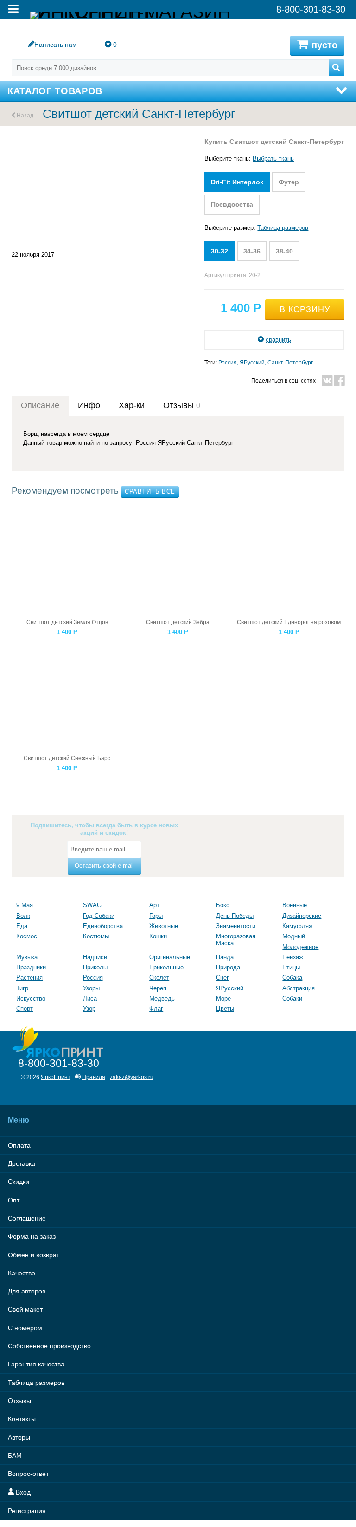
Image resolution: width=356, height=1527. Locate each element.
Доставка (21, 1163)
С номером (25, 1328)
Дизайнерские (301, 915)
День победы (235, 915)
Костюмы (96, 936)
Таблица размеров (282, 227)
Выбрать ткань (273, 158)
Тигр (22, 988)
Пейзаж (292, 957)
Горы (156, 915)
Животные (163, 926)
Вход (22, 1492)
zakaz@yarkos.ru (131, 1077)
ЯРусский (252, 362)
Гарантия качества (36, 1364)
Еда (21, 926)
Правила (93, 1077)
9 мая (24, 905)
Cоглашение (27, 1218)
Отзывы (19, 1400)
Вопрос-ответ (28, 1473)
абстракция (298, 988)
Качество (21, 1273)
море (223, 998)
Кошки (158, 936)
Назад (24, 115)
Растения (29, 977)
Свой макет (25, 1309)
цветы (225, 1008)
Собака (292, 977)
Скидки (18, 1181)
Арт (154, 905)
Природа (228, 967)
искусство (30, 998)
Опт (13, 1200)
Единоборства (103, 926)
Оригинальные (169, 957)
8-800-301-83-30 (58, 1063)
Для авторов (26, 1291)
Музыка (27, 957)
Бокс (222, 905)
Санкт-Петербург (290, 362)
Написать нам (55, 44)
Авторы (19, 1437)
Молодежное (300, 946)
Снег (222, 977)
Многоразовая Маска (235, 939)
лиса (90, 998)
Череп (157, 988)
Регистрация (27, 1510)
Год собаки (98, 915)
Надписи (95, 957)
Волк (23, 915)
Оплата (19, 1145)
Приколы (95, 967)
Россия (227, 362)
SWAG (92, 905)
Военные (294, 905)
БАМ (15, 1455)
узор (89, 1008)
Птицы (291, 967)
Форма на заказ (32, 1236)
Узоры (91, 988)
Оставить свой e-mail (104, 865)
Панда (225, 957)
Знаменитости (235, 926)
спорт (24, 1008)
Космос (26, 936)
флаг (156, 1008)
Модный (293, 936)
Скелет (159, 977)
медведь (162, 998)
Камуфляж (297, 926)
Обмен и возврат (33, 1255)
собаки (292, 998)
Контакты (22, 1419)
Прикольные (166, 967)
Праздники (31, 967)
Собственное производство (49, 1346)
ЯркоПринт (55, 1077)
